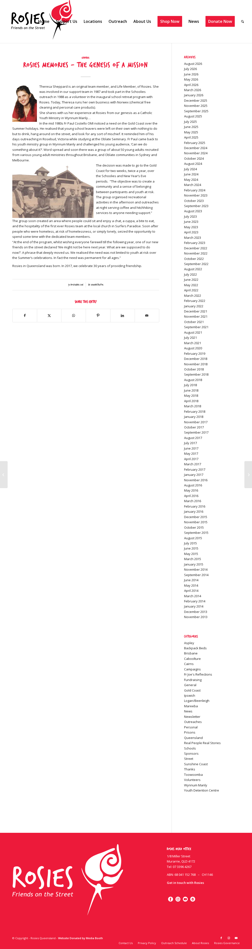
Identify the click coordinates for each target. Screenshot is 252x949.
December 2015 (195, 517)
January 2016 (193, 511)
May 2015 (191, 554)
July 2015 (190, 543)
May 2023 (191, 227)
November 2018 (195, 364)
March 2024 (192, 185)
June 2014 (191, 580)
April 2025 (191, 137)
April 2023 (191, 232)
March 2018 (192, 406)
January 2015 (193, 564)
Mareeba (191, 706)
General (86, 57)
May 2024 (191, 179)
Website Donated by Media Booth (80, 938)
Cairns (189, 664)
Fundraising (193, 680)
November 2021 (195, 316)
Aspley (189, 643)
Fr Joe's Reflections (198, 674)
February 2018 (194, 411)
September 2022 (196, 264)
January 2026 (193, 95)
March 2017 (192, 464)
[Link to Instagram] (228, 938)
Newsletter (192, 716)
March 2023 (192, 237)
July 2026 (190, 69)
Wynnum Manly (195, 785)
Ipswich (189, 695)
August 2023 (193, 211)
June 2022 (191, 279)
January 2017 (193, 474)
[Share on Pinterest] (98, 315)
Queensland (193, 738)
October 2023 (194, 200)
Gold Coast (192, 690)
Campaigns (192, 669)
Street (188, 758)
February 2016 (194, 506)
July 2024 (190, 169)
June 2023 (191, 221)
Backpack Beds (195, 648)
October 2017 (194, 427)
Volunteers (192, 780)
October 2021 (194, 322)
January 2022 (193, 306)
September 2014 (196, 575)
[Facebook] (170, 899)
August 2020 (193, 348)
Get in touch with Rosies (185, 882)
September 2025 (196, 111)
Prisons (189, 732)
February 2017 (194, 469)
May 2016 (191, 490)
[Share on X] (49, 315)
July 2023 (190, 216)
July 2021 (190, 337)
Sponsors (191, 753)
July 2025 (190, 121)
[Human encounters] (4, 474)
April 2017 (191, 459)
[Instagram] (178, 899)
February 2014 (194, 601)
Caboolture (192, 658)
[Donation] (192, 899)
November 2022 (195, 253)
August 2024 (193, 163)
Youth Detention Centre (201, 790)
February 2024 (194, 190)
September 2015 (196, 532)
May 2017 (191, 453)
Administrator (97, 284)
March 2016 (192, 501)
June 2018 (191, 390)
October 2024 (194, 158)
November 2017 (195, 422)
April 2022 (191, 290)
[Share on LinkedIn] (122, 315)
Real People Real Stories (202, 743)
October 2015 (194, 527)
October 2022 (194, 258)
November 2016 (195, 480)
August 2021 (193, 332)
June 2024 (191, 174)
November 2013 (195, 617)
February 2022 (194, 300)
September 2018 (196, 374)
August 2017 (193, 438)
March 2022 (192, 295)
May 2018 (191, 395)
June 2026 (191, 74)
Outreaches (193, 722)
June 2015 (191, 548)
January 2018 (193, 416)
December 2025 (195, 100)
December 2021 (195, 311)
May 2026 (191, 79)
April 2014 (191, 590)
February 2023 (194, 243)
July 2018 (190, 385)
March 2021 (192, 343)
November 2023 (195, 195)
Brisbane (191, 653)
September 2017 (196, 432)
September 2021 (196, 327)
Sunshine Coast (196, 764)
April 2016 (191, 496)
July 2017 (190, 443)
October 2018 (194, 369)
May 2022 (191, 285)
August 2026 (193, 63)
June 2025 (191, 127)
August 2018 (193, 380)
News (188, 711)
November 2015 (195, 522)
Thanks (189, 769)
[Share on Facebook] (25, 315)
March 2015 (192, 559)
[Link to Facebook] (221, 938)
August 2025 (193, 116)
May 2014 (191, 585)
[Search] (242, 21)
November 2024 (195, 153)
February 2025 (194, 143)
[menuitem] (44, 21)
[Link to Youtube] (236, 938)
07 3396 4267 (182, 866)
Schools (190, 748)
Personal (191, 727)
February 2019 (194, 353)
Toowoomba (193, 774)
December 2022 (195, 248)
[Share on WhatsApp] (74, 315)
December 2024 (195, 148)
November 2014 (195, 569)
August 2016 (193, 485)
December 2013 (195, 611)
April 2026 (191, 85)
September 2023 (196, 206)
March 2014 (192, 596)
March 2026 (192, 90)
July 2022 (190, 274)
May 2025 (191, 132)
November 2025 (195, 105)
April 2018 (191, 401)
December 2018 (195, 358)
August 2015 (193, 538)
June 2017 (191, 448)
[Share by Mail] (147, 315)
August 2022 (193, 269)
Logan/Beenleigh (196, 700)
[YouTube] (185, 899)
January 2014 (193, 606)
